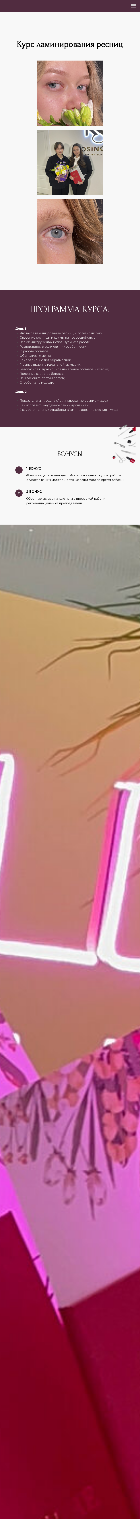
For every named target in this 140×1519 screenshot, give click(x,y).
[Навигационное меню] (133, 6)
